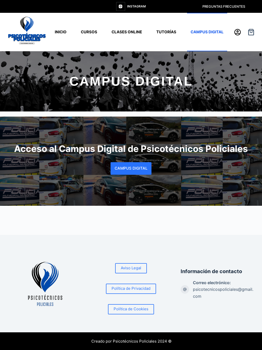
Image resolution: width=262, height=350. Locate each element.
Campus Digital (207, 31)
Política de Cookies (131, 308)
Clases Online (127, 31)
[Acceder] (237, 32)
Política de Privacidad (131, 288)
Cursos (89, 31)
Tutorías (166, 31)
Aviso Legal (131, 267)
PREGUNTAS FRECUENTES (223, 6)
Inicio (61, 31)
